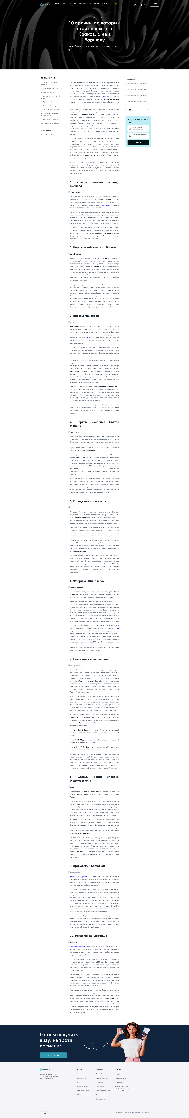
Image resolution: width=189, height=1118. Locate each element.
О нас (79, 1074)
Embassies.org (100, 1099)
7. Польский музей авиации (50, 109)
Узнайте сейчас (53, 1055)
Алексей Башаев (76, 46)
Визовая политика (102, 1078)
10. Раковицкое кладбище (50, 123)
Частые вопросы (82, 1086)
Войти (146, 5)
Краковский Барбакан (79, 877)
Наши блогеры (82, 1078)
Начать (138, 142)
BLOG (89, 17)
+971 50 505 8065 (120, 1078)
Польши (88, 338)
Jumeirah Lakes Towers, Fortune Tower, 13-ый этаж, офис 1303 (122, 1089)
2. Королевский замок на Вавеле (52, 88)
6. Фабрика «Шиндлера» (49, 106)
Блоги (57, 3)
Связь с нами (72, 3)
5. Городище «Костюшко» (49, 102)
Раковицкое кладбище (78, 946)
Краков (103, 96)
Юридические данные (84, 1095)
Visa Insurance (94, 3)
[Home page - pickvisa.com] (45, 4)
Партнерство (100, 1086)
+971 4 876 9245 (120, 1082)
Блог (78, 1082)
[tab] (138, 79)
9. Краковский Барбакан (49, 119)
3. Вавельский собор (48, 92)
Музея (116, 628)
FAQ (63, 3)
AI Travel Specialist (105, 5)
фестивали (106, 205)
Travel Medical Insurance (103, 1091)
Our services (100, 1074)
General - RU (97, 17)
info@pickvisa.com (120, 1074)
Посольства (83, 3)
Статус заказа (155, 5)
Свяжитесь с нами (83, 1091)
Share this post (46, 130)
